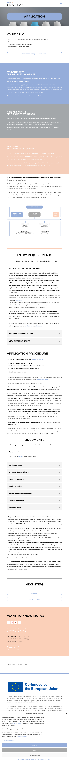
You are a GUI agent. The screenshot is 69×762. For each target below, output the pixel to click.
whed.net (38, 326)
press (22, 630)
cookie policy (16, 723)
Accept (34, 745)
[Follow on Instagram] (12, 622)
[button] (66, 714)
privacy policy (22, 736)
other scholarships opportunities (34, 54)
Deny (34, 750)
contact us (13, 648)
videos (11, 630)
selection (34, 593)
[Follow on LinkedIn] (8, 622)
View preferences (34, 755)
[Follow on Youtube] (15, 622)
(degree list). (19, 300)
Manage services (8, 740)
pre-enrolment (34, 599)
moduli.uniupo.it (37, 359)
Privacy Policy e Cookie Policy (27, 759)
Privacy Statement (44, 759)
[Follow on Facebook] (19, 622)
